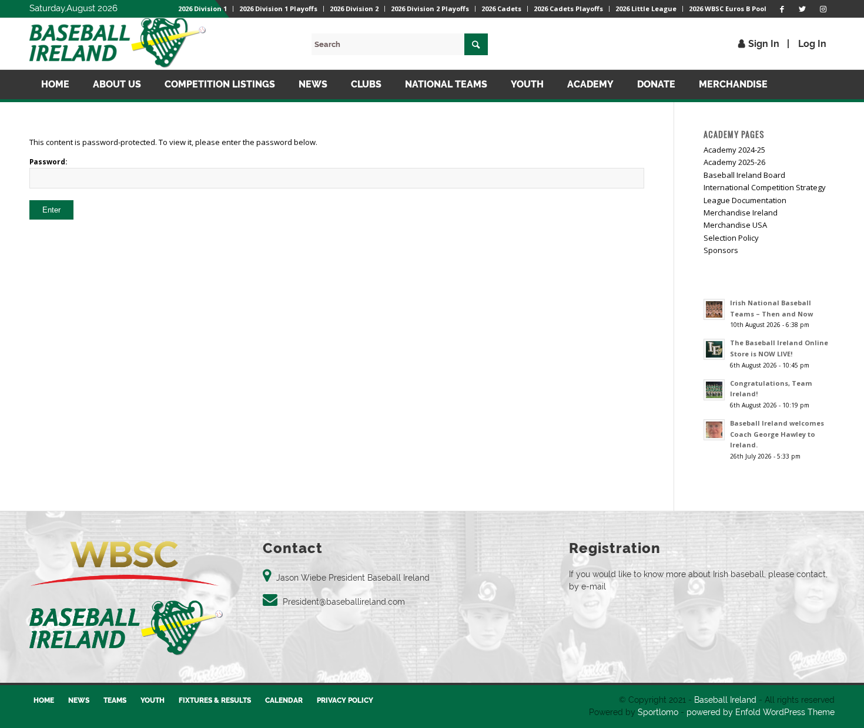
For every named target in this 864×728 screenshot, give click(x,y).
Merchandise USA (735, 225)
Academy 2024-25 (734, 149)
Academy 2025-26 (734, 162)
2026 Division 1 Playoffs (278, 8)
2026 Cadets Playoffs (568, 8)
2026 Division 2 (354, 8)
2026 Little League (646, 8)
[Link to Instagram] (823, 9)
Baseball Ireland (725, 700)
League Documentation (745, 200)
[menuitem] (202, 9)
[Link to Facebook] (782, 9)
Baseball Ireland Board (744, 175)
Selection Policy (731, 237)
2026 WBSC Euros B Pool (727, 8)
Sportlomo (658, 712)
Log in (812, 43)
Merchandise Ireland (741, 212)
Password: (48, 162)
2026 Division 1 (202, 8)
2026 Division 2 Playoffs (430, 8)
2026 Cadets (501, 8)
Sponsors (721, 250)
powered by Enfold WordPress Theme (760, 712)
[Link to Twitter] (802, 9)
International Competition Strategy (765, 187)
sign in (763, 43)
